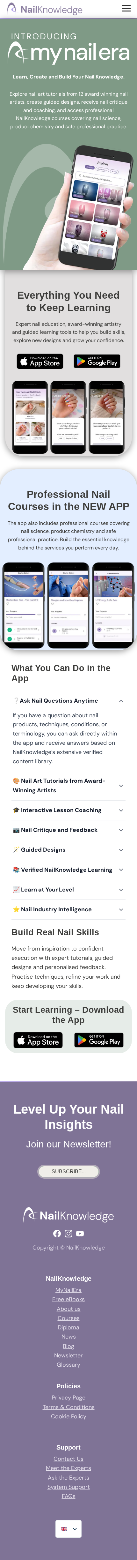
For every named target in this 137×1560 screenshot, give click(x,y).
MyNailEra (68, 1290)
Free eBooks (68, 1299)
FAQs (69, 1496)
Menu (127, 8)
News (68, 1336)
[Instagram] (68, 1233)
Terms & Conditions (69, 1407)
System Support (68, 1487)
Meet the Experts (68, 1468)
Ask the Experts (68, 1478)
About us (69, 1309)
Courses (69, 1318)
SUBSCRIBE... (69, 1171)
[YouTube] (80, 1233)
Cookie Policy (68, 1416)
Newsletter (68, 1355)
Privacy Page (68, 1397)
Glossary (68, 1365)
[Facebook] (57, 1233)
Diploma (68, 1327)
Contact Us (68, 1459)
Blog (68, 1346)
